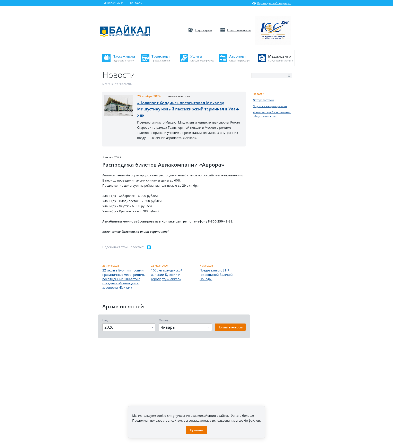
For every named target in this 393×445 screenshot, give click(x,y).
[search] (289, 75)
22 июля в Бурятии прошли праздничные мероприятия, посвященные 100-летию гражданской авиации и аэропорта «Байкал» (123, 278)
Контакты (136, 3)
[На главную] (125, 35)
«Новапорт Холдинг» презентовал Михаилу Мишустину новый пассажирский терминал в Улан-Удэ (188, 109)
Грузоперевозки (239, 30)
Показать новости (230, 327)
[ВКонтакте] (149, 247)
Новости (258, 94)
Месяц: (164, 320)
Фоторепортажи (263, 100)
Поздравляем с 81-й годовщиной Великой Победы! (216, 274)
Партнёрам (203, 30)
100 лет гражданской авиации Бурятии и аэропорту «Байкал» (167, 274)
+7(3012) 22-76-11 (112, 3)
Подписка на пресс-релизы (270, 106)
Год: (105, 320)
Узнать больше (242, 415)
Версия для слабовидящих (274, 3)
